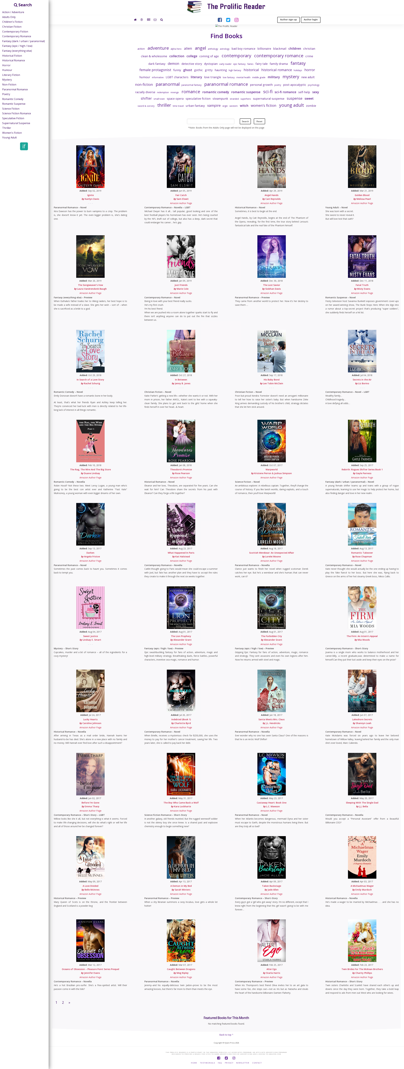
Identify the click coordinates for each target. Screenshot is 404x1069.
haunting (221, 70)
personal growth (261, 85)
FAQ (220, 1063)
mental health (243, 77)
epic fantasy (239, 63)
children (294, 48)
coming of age (209, 56)
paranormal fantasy (191, 84)
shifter (146, 98)
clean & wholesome (154, 56)
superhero (246, 98)
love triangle (212, 77)
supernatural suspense (268, 98)
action (141, 48)
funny (177, 70)
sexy (315, 92)
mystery (291, 76)
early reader (225, 63)
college (192, 56)
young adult (291, 105)
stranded (234, 98)
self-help (304, 92)
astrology (224, 48)
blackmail (279, 48)
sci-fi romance (285, 92)
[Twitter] (226, 1058)
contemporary (236, 55)
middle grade (258, 77)
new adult (308, 77)
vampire (214, 105)
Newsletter (242, 1063)
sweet (309, 98)
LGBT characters (177, 77)
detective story (191, 64)
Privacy (229, 1063)
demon (173, 63)
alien (188, 48)
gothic (198, 70)
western (233, 105)
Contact (257, 1063)
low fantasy (229, 77)
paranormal (168, 84)
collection (176, 56)
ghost (187, 70)
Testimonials (207, 1063)
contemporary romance (278, 55)
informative (158, 77)
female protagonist (155, 69)
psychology (313, 84)
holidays (298, 70)
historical (251, 69)
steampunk (220, 98)
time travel (178, 105)
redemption (163, 92)
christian (309, 48)
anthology (213, 48)
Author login (311, 19)
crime (309, 56)
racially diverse (145, 92)
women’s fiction (263, 105)
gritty (209, 70)
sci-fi (268, 91)
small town (159, 98)
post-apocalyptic (294, 85)
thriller (164, 105)
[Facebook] (218, 1058)
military (274, 77)
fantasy (298, 63)
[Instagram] (233, 1058)
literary (196, 77)
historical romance (276, 69)
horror (309, 69)
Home (194, 1063)
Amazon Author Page (181, 203)
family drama (279, 64)
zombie (311, 106)
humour (144, 77)
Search (245, 121)
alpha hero (176, 48)
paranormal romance (226, 84)
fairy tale (261, 64)
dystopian (211, 64)
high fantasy (235, 70)
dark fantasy (156, 64)
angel (200, 48)
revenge (175, 92)
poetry (277, 84)
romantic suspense (245, 92)
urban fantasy (195, 106)
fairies (250, 63)
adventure (158, 48)
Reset (259, 121)
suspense (294, 98)
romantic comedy (215, 92)
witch (244, 105)
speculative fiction (198, 98)
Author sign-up (288, 19)
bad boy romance (243, 48)
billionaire (264, 48)
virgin (225, 105)
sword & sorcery (146, 105)
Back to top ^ (226, 1034)
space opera (175, 98)
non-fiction (144, 84)
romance (191, 91)
